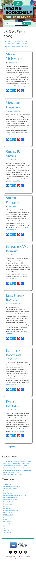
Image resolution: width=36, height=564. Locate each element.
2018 (22, 44)
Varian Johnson (12, 62)
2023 (18, 46)
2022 (14, 46)
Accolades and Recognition (11, 486)
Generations (7, 508)
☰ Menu (18, 3)
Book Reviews (7, 493)
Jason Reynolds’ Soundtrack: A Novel (15, 465)
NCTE (5, 517)
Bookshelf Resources (10, 499)
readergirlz (6, 524)
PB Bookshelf (7, 521)
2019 (26, 44)
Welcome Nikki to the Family (12, 474)
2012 (22, 41)
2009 (9, 41)
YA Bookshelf (7, 532)
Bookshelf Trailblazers (10, 502)
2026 (5, 48)
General (5, 506)
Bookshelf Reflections (10, 497)
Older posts (10, 447)
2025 (26, 46)
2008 (5, 41)
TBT (4, 528)
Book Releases (8, 491)
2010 (14, 41)
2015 (9, 44)
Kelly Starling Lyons (14, 111)
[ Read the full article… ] (18, 86)
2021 (9, 46)
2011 (18, 41)
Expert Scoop (7, 504)
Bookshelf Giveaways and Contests (14, 495)
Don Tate (10, 255)
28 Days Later (7, 484)
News (5, 519)
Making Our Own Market (11, 513)
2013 (26, 41)
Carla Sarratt (12, 160)
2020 (5, 46)
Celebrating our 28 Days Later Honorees (16, 468)
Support (5, 526)
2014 (5, 44)
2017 (18, 44)
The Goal (6, 530)
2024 (22, 46)
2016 (14, 44)
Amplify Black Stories (10, 488)
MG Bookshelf (8, 515)
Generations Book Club (10, 510)
